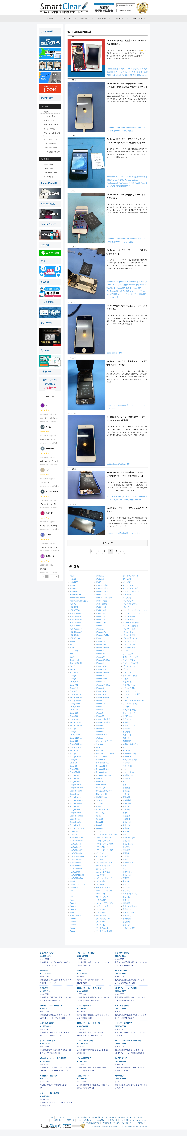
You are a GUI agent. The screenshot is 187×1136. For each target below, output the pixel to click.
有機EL (125, 813)
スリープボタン (102, 912)
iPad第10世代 (101, 601)
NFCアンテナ (101, 757)
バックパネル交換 (130, 604)
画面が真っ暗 (128, 844)
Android (73, 579)
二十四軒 (144, 72)
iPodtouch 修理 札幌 (122, 288)
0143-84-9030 (120, 1044)
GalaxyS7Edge (75, 757)
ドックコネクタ (129, 585)
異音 (124, 866)
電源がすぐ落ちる (130, 906)
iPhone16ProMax (103, 697)
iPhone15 (100, 676)
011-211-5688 (120, 1009)
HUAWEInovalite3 (77, 856)
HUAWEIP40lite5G (77, 875)
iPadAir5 (73, 912)
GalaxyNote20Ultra (77, 700)
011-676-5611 (120, 956)
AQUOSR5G (75, 610)
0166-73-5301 (45, 1096)
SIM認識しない (102, 797)
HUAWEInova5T (76, 850)
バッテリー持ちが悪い (131, 623)
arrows (72, 641)
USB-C (99, 806)
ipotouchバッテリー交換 (123, 131)
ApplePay (73, 588)
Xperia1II (99, 819)
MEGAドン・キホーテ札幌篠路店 (53, 1058)
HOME (51, 1117)
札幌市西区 (131, 75)
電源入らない (128, 915)
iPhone (118, 177)
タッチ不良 (100, 925)
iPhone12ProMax (103, 647)
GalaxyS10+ (74, 713)
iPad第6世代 (101, 613)
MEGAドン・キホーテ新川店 (51, 1005)
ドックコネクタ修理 (130, 588)
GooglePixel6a (75, 813)
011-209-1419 (82, 1079)
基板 (124, 785)
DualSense (74, 657)
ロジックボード (129, 713)
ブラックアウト (129, 666)
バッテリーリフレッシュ (132, 613)
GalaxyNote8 (75, 704)
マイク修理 (127, 682)
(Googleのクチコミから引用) (48, 421)
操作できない (128, 806)
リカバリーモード (130, 691)
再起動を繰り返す (130, 753)
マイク (125, 679)
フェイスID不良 (129, 644)
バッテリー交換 (134, 72)
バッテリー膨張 (129, 629)
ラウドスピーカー (130, 685)
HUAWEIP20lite (76, 862)
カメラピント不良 (103, 866)
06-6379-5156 (45, 1079)
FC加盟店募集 (106, 1123)
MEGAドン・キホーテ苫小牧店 (89, 988)
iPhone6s (100, 707)
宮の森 (124, 75)
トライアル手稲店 (122, 953)
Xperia (98, 816)
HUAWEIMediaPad (77, 841)
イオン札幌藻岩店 (84, 1005)
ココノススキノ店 (47, 953)
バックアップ (128, 598)
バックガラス (128, 601)
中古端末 (126, 722)
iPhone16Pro (101, 694)
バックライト (128, 607)
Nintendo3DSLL (102, 769)
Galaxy (72, 669)
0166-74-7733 (120, 1026)
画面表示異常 (128, 862)
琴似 (138, 75)
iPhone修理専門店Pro (119, 180)
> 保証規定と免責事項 (91, 1123)
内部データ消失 (129, 747)
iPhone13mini (101, 654)
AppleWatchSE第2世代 (79, 601)
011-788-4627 (120, 974)
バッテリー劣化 (129, 619)
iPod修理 (110, 131)
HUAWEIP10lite (76, 859)
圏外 (124, 782)
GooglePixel (74, 775)
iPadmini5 (73, 931)
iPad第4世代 (101, 607)
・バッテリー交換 (48, 116)
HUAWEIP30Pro (76, 872)
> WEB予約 (99, 1120)
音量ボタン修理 (129, 928)
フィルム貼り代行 (130, 641)
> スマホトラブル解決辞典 (115, 1117)
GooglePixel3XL (76, 791)
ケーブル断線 (101, 894)
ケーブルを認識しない (105, 891)
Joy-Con (99, 744)
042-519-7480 (120, 1079)
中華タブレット (129, 725)
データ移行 (127, 582)
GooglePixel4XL (76, 803)
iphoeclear (110, 177)
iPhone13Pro (101, 657)
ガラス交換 (100, 881)
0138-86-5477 (120, 991)
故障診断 (126, 810)
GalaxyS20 (74, 716)
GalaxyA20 (74, 672)
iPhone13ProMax (103, 660)
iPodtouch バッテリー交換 (137, 282)
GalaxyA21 (74, 676)
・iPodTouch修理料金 (49, 173)
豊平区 (127, 186)
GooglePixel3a (75, 785)
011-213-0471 (45, 956)
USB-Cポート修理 (103, 810)
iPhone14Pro (101, 669)
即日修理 (118, 75)
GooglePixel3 (75, 782)
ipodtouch (114, 127)
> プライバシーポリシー (139, 1120)
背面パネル (127, 875)
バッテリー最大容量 (130, 626)
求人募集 (117, 1123)
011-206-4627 (82, 1009)
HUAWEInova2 (75, 844)
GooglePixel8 (75, 825)
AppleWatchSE (75, 595)
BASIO (72, 647)
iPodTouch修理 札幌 (127, 183)
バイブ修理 (127, 595)
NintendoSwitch (102, 772)
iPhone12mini (101, 641)
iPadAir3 (73, 906)
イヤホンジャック (103, 841)
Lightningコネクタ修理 (105, 753)
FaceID (72, 666)
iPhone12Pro (101, 644)
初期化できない (129, 772)
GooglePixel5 (75, 806)
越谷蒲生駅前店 (121, 1058)
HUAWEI (73, 834)
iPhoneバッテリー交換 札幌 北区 (120, 497)
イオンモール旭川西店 (123, 1023)
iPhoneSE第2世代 (103, 719)
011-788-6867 (45, 1061)
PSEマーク (100, 788)
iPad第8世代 (101, 619)
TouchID (99, 803)
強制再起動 (127, 800)
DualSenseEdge (76, 660)
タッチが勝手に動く (104, 919)
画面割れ (143, 75)
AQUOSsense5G (76, 626)
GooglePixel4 (75, 794)
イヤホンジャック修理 (105, 844)
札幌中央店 (44, 970)
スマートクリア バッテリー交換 (129, 294)
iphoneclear (111, 405)
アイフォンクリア (126, 69)
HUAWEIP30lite (76, 869)
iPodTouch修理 (112, 69)
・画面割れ (46, 112)
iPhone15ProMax (103, 685)
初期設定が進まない (130, 775)
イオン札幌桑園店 (122, 1005)
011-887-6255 (82, 1044)
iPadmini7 (100, 579)
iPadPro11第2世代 (103, 585)
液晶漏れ (126, 831)
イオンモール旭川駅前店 (49, 1093)
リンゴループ (128, 707)
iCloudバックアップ (77, 884)
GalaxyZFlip (74, 769)
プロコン (126, 669)
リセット (126, 697)
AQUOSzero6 (75, 638)
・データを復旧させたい (51, 152)
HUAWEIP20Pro (76, 866)
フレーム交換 (128, 654)
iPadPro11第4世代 (103, 591)
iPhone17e (100, 704)
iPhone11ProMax (103, 635)
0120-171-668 (45, 1009)
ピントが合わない (130, 638)
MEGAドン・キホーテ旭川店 (88, 1023)
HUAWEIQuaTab (76, 878)
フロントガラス (129, 660)
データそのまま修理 (104, 931)
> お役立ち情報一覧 (96, 1117)
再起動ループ (128, 757)
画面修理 (126, 850)
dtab (71, 654)
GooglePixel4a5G (76, 800)
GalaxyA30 (74, 682)
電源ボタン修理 (129, 912)
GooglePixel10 (75, 778)
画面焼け (126, 859)
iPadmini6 (100, 576)
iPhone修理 (133, 177)
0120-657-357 (82, 956)
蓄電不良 (126, 878)
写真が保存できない (130, 760)
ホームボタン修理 (130, 676)
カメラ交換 (100, 875)
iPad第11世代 (101, 604)
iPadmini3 (73, 925)
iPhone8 (99, 713)
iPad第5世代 (101, 610)
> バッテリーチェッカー (64, 1117)
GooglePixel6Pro (76, 816)
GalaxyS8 (73, 760)
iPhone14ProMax (103, 672)
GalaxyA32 (74, 685)
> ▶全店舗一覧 (111, 1120)
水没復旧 (126, 819)
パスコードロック (130, 632)
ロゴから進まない (130, 710)
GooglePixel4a (75, 797)
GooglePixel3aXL (76, 788)
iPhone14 (100, 663)
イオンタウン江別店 (85, 1041)
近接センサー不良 (130, 894)
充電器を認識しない (130, 744)
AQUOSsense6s (76, 629)
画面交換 (126, 847)
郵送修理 (126, 903)
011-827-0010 (82, 1061)
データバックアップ (130, 576)
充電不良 (126, 738)
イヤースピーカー (103, 847)
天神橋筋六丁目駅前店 (48, 1076)
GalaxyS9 (73, 763)
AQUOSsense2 (76, 616)
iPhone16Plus (101, 691)
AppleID (73, 585)
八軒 (108, 75)
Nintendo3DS (101, 766)
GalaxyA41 (74, 688)
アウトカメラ (101, 831)
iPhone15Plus (101, 679)
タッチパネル (101, 922)
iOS (71, 894)
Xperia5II (99, 822)
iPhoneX (99, 725)
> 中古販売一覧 (68, 1120)
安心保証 (126, 791)
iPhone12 (100, 638)
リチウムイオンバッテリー (133, 700)
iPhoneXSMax (101, 735)
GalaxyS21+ (74, 732)
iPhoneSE (100, 716)
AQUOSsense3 (76, 619)
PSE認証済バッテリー (105, 791)
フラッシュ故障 (129, 647)
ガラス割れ (100, 884)
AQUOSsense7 (76, 632)
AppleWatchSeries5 (77, 598)
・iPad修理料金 (47, 164)
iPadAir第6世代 (76, 915)
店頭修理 (126, 797)
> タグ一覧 (131, 1117)
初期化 (125, 769)
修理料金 (126, 728)
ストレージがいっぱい (105, 903)
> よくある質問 (81, 1117)
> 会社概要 (124, 1120)
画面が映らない (129, 838)
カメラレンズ (101, 869)
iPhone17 (100, 700)
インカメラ (100, 853)
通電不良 (126, 900)
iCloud (72, 881)
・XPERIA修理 (47, 168)
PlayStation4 (101, 782)
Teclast (99, 800)
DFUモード (74, 651)
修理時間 (126, 732)
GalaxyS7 (73, 753)
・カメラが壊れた (48, 129)
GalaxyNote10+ (76, 697)
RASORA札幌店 (121, 970)
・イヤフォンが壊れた (50, 124)
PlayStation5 (101, 785)
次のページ (107, 543)
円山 (112, 75)
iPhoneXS (100, 732)
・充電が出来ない (48, 120)
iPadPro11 (100, 582)
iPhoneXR (100, 728)
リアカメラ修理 (129, 688)
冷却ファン (127, 763)
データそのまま (122, 72)
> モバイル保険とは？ (85, 1120)
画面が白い (127, 841)
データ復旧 (127, 579)
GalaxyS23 (74, 741)
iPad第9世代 (101, 623)
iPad (71, 897)
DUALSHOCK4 (76, 663)
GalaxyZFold (75, 772)
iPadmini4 (73, 928)
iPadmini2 (73, 922)
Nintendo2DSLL (102, 763)
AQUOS (73, 604)
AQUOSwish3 (75, 635)
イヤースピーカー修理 (105, 850)
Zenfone (99, 828)
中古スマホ (127, 719)
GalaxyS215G (75, 735)
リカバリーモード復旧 (131, 694)
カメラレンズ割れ (103, 872)
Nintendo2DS (101, 760)
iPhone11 (125, 177)
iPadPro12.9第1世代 (104, 598)
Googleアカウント (77, 828)
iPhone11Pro (101, 632)
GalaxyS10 (74, 710)
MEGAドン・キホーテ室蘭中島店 (128, 1041)
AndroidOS (74, 582)
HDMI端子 (74, 831)
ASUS (72, 644)
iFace (72, 891)
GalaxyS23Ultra (76, 744)
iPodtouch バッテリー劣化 (116, 285)
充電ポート (127, 735)
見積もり (126, 881)
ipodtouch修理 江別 (137, 127)
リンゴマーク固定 (130, 704)
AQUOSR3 (74, 607)
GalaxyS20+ (74, 719)
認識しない (127, 884)
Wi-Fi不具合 (101, 813)
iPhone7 (99, 710)
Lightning (99, 750)
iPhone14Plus (101, 666)
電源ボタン (127, 909)
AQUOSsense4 (76, 623)
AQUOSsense (75, 613)
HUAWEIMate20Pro (77, 838)
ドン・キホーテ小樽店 (86, 953)
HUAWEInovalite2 (77, 853)
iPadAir (72, 900)
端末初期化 (127, 872)
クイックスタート (103, 887)
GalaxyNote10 (75, 694)
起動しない (127, 887)
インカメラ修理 (102, 856)
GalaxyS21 (74, 728)
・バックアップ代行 (49, 148)
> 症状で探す (143, 1117)
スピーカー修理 (102, 906)
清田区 (118, 186)
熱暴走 (125, 834)
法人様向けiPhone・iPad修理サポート (135, 1123)
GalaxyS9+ (74, 766)
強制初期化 (127, 803)
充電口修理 (127, 741)
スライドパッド (102, 909)
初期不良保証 (128, 766)
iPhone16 (100, 688)
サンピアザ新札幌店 (47, 1041)
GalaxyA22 (74, 679)
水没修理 (126, 816)
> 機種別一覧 (56, 1120)
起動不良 (126, 891)
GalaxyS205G (75, 722)
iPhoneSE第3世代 (103, 722)
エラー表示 (100, 859)
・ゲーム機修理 (47, 177)
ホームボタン (128, 672)
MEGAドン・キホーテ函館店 (126, 988)
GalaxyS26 (74, 750)
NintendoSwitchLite (103, 775)
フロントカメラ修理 (130, 657)
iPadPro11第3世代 (103, 588)
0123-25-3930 (82, 974)
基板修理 (126, 788)
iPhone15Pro (101, 682)
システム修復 (101, 900)
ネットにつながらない (131, 591)
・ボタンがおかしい (49, 139)
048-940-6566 (120, 1061)
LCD (98, 747)
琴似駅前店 (44, 988)
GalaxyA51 (74, 691)
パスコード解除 (129, 635)
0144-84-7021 (82, 991)
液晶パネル (127, 822)
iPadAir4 (73, 909)
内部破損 (126, 750)
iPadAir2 (73, 903)
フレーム (126, 651)
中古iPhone (127, 716)
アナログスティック (104, 838)
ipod (108, 127)
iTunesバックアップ (104, 741)
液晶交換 (126, 825)
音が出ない (127, 922)
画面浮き (126, 856)
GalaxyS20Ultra (76, 725)
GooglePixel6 (75, 810)
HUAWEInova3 (75, 847)
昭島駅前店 (119, 1076)
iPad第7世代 (101, 616)
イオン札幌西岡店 (84, 1058)
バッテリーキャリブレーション (135, 610)
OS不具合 (100, 778)
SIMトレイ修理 (102, 794)
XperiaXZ (100, 825)
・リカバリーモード (49, 143)
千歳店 (79, 970)
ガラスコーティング (104, 878)
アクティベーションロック (106, 834)
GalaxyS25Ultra (76, 747)
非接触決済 (127, 919)
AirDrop (73, 576)
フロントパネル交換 (130, 663)
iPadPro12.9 (101, 595)
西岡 (123, 186)
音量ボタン (127, 925)
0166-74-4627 (82, 1026)
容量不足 (126, 794)
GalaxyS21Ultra (76, 738)
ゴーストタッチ (102, 897)
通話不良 (126, 897)
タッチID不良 (101, 915)
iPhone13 (100, 651)
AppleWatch (74, 591)
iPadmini (73, 919)
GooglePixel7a (75, 822)
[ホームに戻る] (93, 7)
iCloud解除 (74, 887)
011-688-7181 (45, 991)
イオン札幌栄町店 (47, 1023)
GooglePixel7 (75, 819)
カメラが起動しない (104, 862)
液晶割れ (126, 828)
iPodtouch (100, 738)
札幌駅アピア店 (83, 1076)
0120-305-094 (45, 1044)
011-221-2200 (45, 974)
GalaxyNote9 (75, 707)
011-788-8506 (45, 1026)
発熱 (124, 869)
